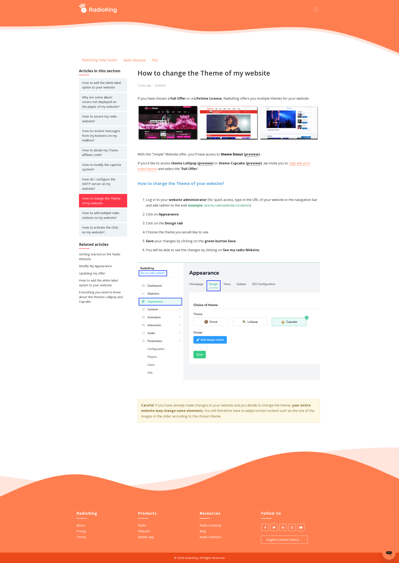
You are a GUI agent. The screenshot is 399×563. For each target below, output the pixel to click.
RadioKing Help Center (99, 60)
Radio (142, 525)
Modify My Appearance (95, 266)
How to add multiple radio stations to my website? (100, 215)
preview (252, 154)
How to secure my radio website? (99, 118)
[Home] (98, 12)
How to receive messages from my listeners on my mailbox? (101, 135)
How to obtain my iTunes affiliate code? (100, 152)
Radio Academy (211, 525)
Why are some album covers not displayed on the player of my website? (100, 102)
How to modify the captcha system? (101, 167)
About (80, 525)
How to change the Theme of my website (101, 200)
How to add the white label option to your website (101, 85)
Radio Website (134, 60)
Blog (203, 531)
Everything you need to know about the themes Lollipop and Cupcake (101, 297)
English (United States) (283, 539)
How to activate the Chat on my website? (100, 229)
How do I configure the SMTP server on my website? (98, 184)
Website (144, 531)
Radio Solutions (210, 537)
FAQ (155, 60)
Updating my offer (92, 273)
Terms (81, 537)
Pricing (81, 531)
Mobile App (146, 537)
